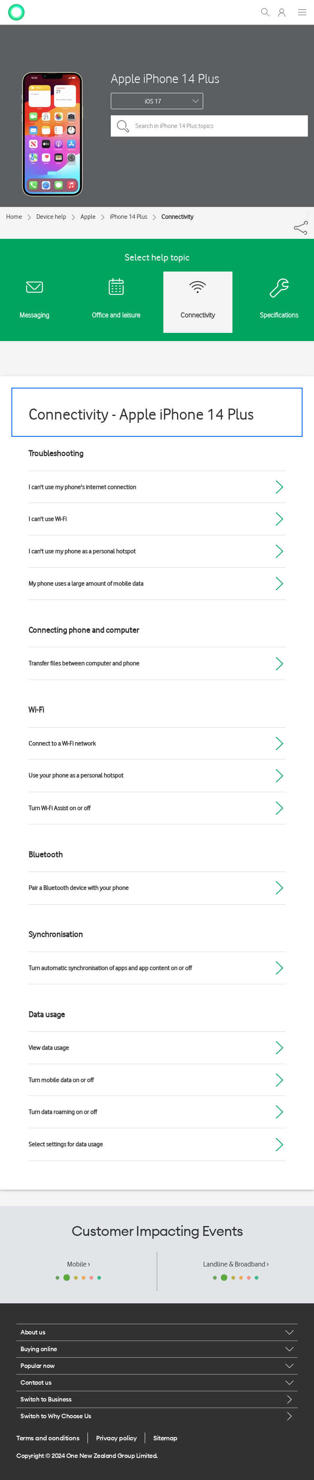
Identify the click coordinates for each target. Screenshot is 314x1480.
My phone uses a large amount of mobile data (86, 583)
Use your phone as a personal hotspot (76, 775)
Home (14, 216)
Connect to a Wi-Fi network (62, 743)
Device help (51, 216)
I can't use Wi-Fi (48, 519)
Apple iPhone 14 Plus (165, 78)
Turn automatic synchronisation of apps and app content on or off (110, 968)
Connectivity (177, 216)
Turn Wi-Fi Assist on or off (59, 808)
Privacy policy (116, 1438)
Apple (88, 216)
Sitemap (165, 1438)
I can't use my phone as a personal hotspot (82, 551)
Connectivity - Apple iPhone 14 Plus (141, 414)
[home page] (16, 11)
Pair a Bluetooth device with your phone (79, 888)
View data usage (49, 1047)
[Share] (307, 216)
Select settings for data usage (66, 1144)
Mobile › (78, 1264)
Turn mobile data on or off (61, 1080)
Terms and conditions (47, 1438)
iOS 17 (153, 101)
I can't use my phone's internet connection (82, 487)
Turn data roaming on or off (63, 1112)
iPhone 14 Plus (128, 216)
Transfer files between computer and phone (84, 663)
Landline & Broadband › (236, 1264)
